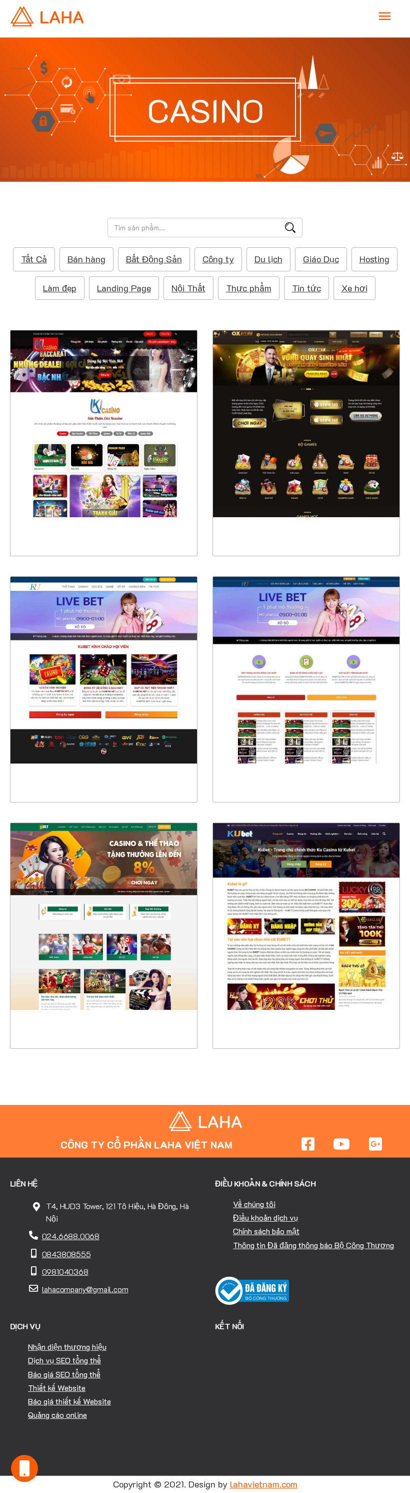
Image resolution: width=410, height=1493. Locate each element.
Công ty (218, 259)
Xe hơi (355, 288)
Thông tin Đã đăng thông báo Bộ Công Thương (313, 1245)
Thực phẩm (249, 288)
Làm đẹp (59, 288)
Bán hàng (87, 259)
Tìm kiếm (290, 227)
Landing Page (124, 288)
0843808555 (66, 1254)
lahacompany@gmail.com (85, 1289)
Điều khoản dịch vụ (265, 1217)
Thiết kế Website (57, 1387)
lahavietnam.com (264, 1484)
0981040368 (65, 1271)
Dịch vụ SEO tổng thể (64, 1360)
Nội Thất (189, 288)
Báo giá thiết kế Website (69, 1401)
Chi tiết (103, 494)
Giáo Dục (321, 259)
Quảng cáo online (57, 1414)
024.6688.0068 (71, 1236)
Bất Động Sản (154, 259)
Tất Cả (34, 259)
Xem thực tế (104, 525)
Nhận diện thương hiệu (67, 1346)
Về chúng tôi (254, 1204)
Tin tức (306, 288)
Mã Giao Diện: (103, 424)
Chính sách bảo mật (266, 1231)
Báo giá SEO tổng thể (64, 1374)
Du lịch (268, 259)
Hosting (375, 259)
